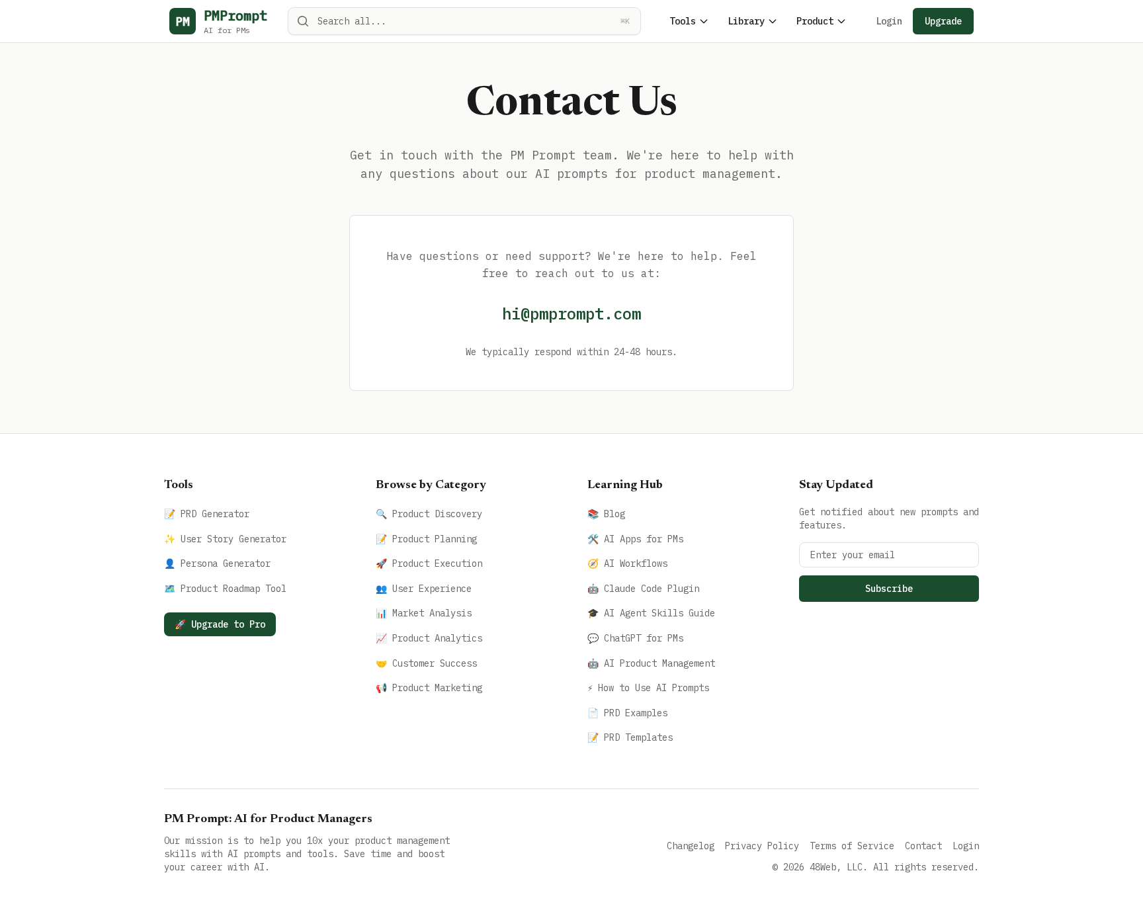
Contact (923, 846)
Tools (682, 21)
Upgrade (943, 21)
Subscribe (889, 589)
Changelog (690, 846)
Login (889, 21)
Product (814, 21)
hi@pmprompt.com (571, 313)
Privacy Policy (762, 846)
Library (746, 21)
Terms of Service (852, 846)
